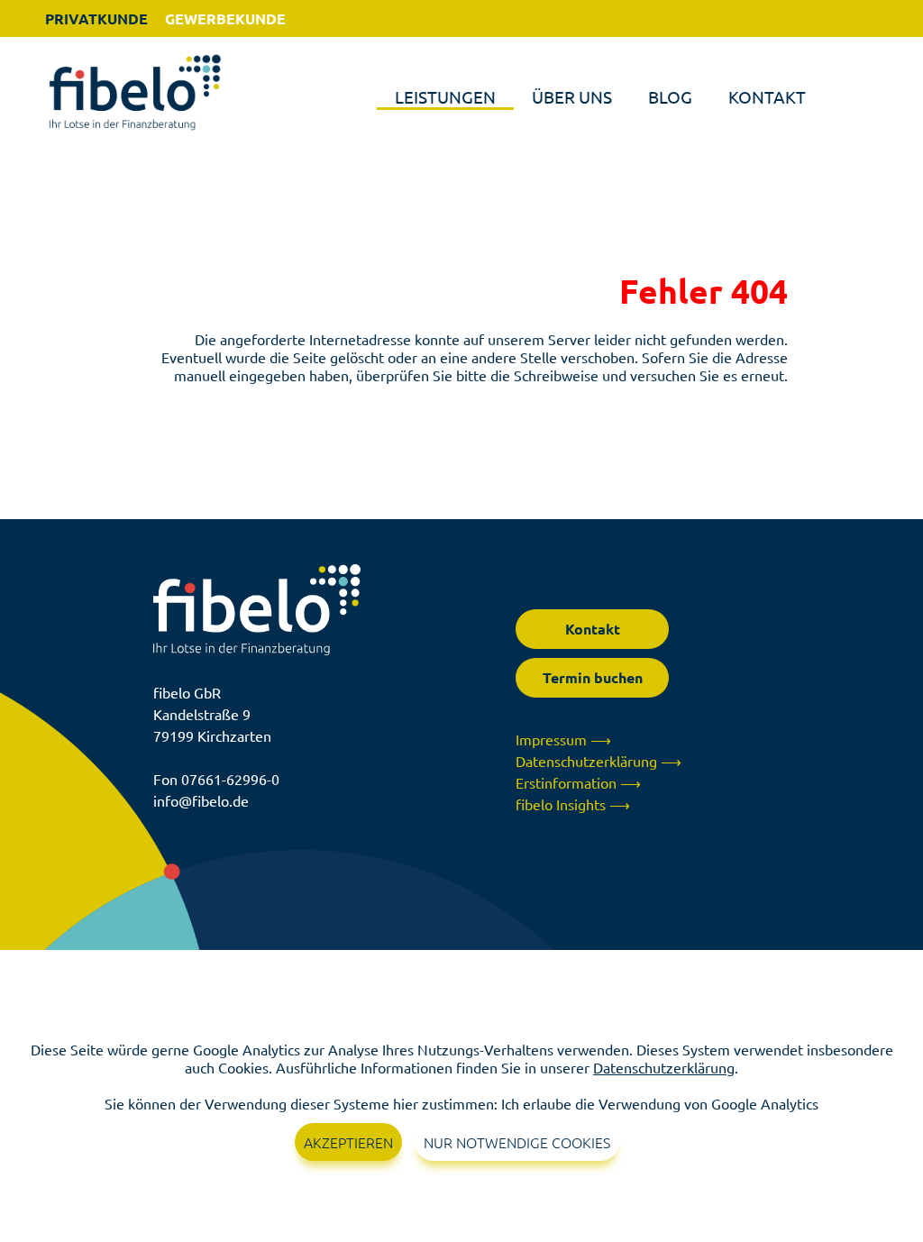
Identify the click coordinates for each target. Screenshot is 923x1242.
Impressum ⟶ (563, 739)
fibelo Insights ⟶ (573, 804)
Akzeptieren (348, 1142)
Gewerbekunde (225, 18)
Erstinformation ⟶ (578, 782)
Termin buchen (593, 677)
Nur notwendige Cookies (517, 1142)
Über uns (572, 96)
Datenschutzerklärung (664, 1067)
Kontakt (767, 96)
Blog (670, 96)
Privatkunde (96, 18)
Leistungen (445, 96)
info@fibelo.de (201, 800)
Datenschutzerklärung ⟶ (598, 761)
